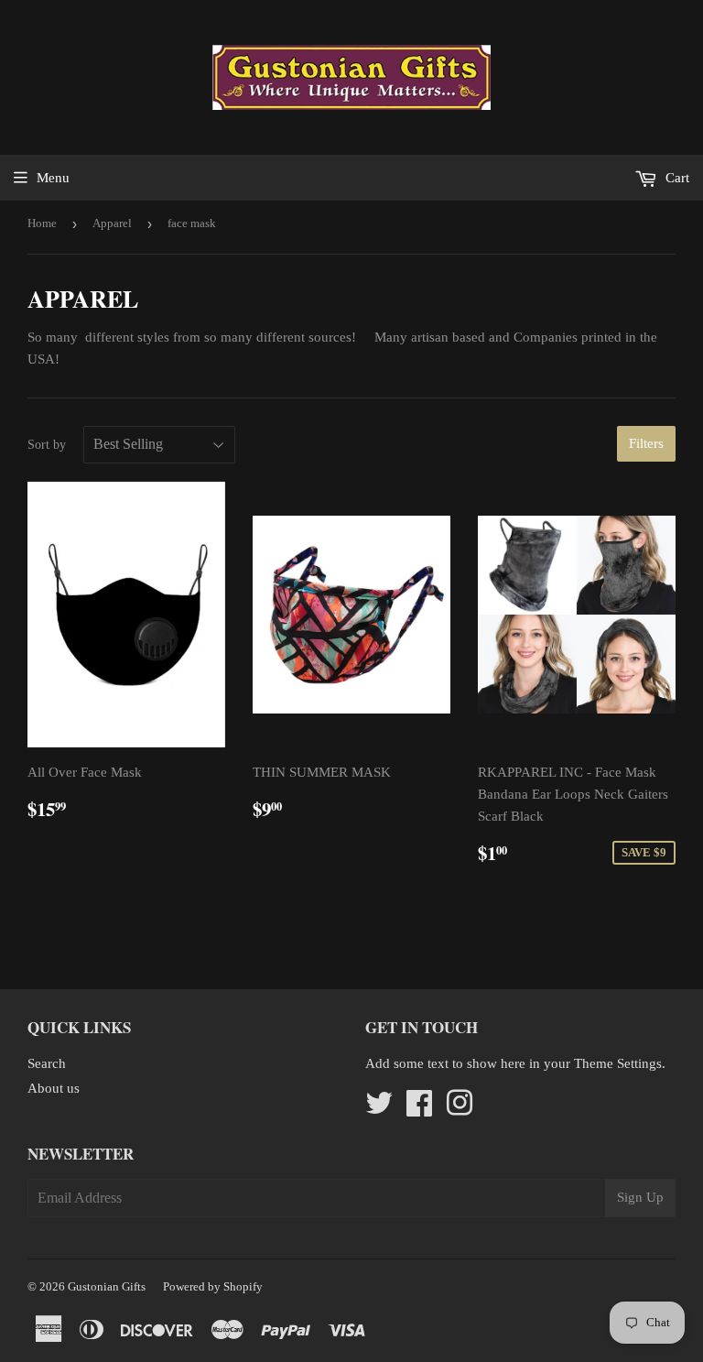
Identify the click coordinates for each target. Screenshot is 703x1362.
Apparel (112, 223)
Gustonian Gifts (107, 1286)
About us (53, 1088)
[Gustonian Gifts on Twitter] (379, 1109)
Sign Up (640, 1197)
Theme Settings (618, 1063)
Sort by (46, 445)
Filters (646, 443)
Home (42, 223)
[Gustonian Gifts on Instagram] (459, 1109)
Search (46, 1063)
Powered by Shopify (213, 1286)
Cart (675, 177)
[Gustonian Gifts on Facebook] (419, 1109)
